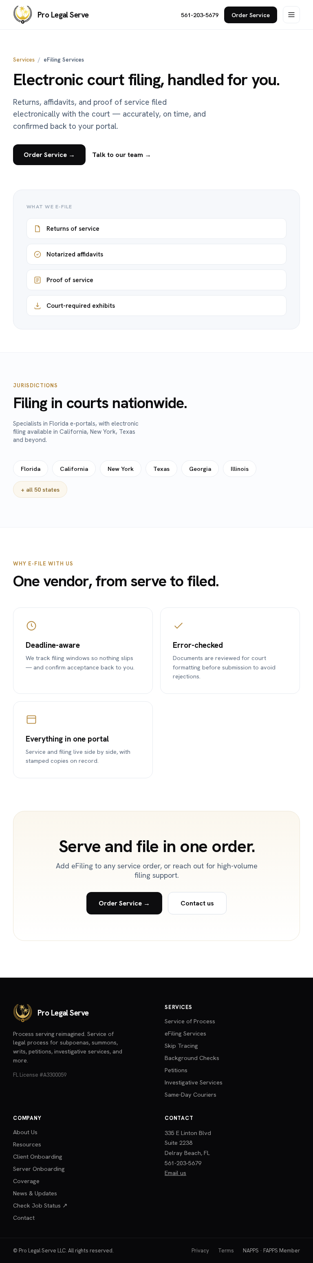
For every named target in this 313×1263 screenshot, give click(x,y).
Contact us (197, 903)
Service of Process (190, 1021)
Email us (175, 1173)
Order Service (250, 15)
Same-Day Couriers (190, 1094)
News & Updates (35, 1193)
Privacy (200, 1250)
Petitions (176, 1070)
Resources (27, 1144)
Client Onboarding (37, 1156)
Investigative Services (194, 1082)
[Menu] (291, 14)
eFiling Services (185, 1033)
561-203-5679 (199, 15)
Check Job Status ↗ (40, 1205)
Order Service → (49, 154)
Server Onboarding (39, 1168)
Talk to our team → (121, 154)
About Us (25, 1132)
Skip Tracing (181, 1045)
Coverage (26, 1181)
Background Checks (192, 1058)
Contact (24, 1217)
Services (24, 59)
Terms (226, 1250)
